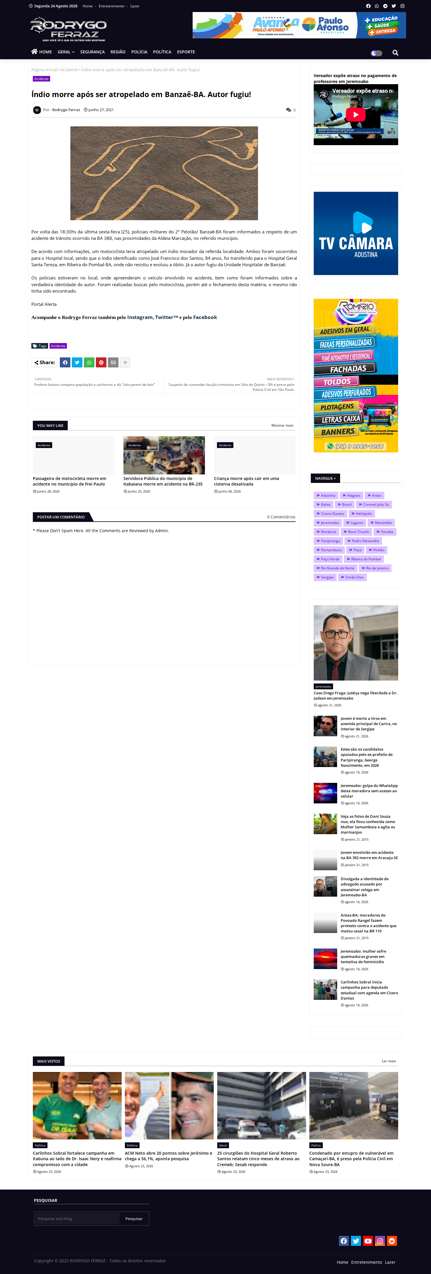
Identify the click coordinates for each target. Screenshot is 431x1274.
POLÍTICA (162, 52)
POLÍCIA (139, 52)
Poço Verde (330, 559)
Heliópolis (364, 513)
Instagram (140, 317)
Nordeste (328, 531)
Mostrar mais (282, 425)
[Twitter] (77, 362)
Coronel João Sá (376, 504)
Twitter (164, 317)
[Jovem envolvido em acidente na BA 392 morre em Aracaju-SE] (325, 860)
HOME (45, 52)
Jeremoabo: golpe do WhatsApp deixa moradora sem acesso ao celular (369, 791)
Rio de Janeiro (377, 568)
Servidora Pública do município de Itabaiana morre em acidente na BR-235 (163, 481)
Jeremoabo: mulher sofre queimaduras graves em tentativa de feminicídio (363, 956)
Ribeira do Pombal (366, 559)
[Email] (113, 362)
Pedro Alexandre (365, 540)
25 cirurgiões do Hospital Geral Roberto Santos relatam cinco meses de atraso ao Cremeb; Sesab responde (258, 1158)
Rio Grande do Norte (337, 568)
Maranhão (383, 522)
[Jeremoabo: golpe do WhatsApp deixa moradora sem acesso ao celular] (325, 793)
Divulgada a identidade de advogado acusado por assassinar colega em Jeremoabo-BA (364, 887)
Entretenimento (112, 6)
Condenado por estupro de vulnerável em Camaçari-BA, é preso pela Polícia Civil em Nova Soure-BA (351, 1158)
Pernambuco (331, 549)
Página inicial (44, 69)
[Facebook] (65, 362)
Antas (376, 495)
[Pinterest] (101, 362)
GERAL (64, 52)
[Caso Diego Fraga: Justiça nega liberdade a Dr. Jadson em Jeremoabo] (356, 643)
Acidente (69, 69)
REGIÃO (118, 52)
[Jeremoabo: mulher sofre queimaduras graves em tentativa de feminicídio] (325, 959)
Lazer (135, 6)
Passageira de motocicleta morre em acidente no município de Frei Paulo (69, 481)
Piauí (358, 549)
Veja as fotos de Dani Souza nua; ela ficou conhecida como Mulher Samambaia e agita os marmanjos (368, 824)
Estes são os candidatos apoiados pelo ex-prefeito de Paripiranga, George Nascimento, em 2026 (367, 757)
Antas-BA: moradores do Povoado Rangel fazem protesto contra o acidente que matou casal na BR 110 (368, 923)
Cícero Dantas (332, 513)
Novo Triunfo (358, 531)
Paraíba (387, 531)
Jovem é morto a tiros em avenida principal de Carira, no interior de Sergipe (369, 724)
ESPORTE (186, 52)
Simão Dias (354, 577)
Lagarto (357, 522)
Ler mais (389, 1060)
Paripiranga (330, 540)
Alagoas (353, 495)
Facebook (205, 317)
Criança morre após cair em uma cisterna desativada (246, 481)
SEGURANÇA (92, 52)
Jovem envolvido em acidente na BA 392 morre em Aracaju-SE (369, 855)
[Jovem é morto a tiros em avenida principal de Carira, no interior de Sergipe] (325, 726)
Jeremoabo (330, 522)
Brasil (347, 504)
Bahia (325, 504)
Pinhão (378, 549)
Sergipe (327, 577)
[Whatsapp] (89, 362)
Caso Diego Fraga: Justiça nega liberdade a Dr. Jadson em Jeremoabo (356, 695)
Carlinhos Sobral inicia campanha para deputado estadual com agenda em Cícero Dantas (369, 990)
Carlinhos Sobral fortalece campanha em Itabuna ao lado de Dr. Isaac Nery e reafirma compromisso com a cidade (77, 1158)
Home (88, 6)
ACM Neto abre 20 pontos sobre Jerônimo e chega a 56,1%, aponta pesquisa (168, 1156)
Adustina (328, 495)
